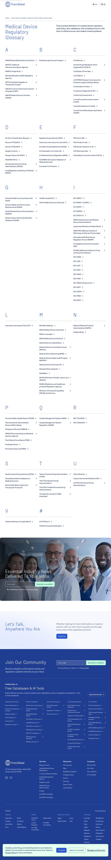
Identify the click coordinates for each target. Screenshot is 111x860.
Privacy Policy (10, 852)
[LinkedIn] (6, 778)
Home (7, 18)
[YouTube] (11, 778)
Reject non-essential (77, 850)
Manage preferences (96, 850)
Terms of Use (33, 589)
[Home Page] (15, 4)
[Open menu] (104, 4)
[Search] (102, 4)
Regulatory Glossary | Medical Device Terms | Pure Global (31, 18)
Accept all (61, 850)
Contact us (61, 636)
